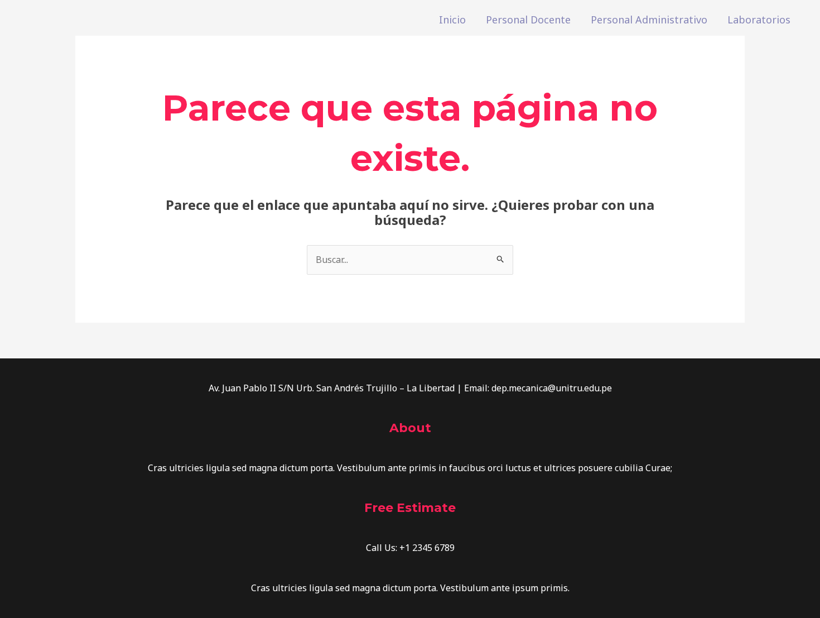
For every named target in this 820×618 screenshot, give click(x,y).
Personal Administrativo (649, 19)
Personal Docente (528, 19)
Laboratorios (758, 19)
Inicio (452, 19)
